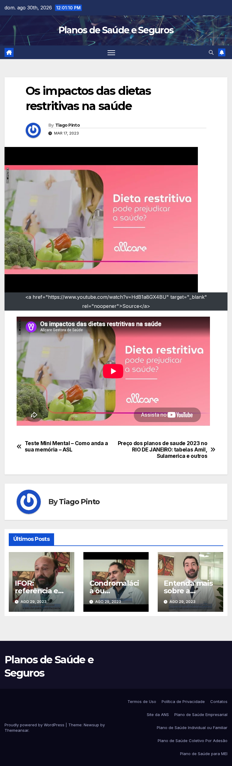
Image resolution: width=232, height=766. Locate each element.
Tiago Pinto (67, 125)
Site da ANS (158, 714)
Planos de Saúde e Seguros (116, 30)
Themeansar (16, 730)
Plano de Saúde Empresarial (200, 714)
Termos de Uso (141, 701)
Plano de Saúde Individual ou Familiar (192, 727)
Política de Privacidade (183, 701)
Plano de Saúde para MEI (203, 753)
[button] (211, 52)
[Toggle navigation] (111, 52)
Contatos (218, 701)
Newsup (91, 724)
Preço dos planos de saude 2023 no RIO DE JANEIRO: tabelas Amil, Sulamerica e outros (163, 449)
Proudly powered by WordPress (35, 724)
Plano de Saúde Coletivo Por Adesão (192, 740)
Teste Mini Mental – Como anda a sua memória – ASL (66, 446)
